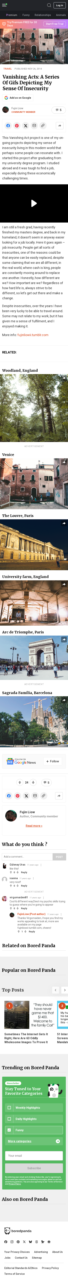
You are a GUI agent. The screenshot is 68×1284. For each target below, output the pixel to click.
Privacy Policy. (15, 1184)
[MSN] (42, 1241)
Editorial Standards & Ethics (21, 1268)
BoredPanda (21, 5)
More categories (19, 1141)
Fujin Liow (17, 108)
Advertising (41, 1252)
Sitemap (37, 1257)
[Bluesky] (30, 1241)
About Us (57, 1252)
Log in (59, 5)
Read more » (34, 826)
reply (24, 872)
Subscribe (34, 1168)
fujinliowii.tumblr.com (32, 335)
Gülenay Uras (17, 864)
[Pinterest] (18, 1241)
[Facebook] (5, 1241)
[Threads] (36, 1241)
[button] (55, 990)
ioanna (14, 878)
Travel (7, 68)
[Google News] (49, 1241)
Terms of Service (14, 1273)
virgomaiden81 (19, 897)
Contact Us (21, 1257)
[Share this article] (59, 125)
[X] (24, 1241)
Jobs (7, 1257)
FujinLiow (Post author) (31, 914)
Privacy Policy (50, 1268)
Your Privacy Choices (17, 1252)
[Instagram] (12, 1241)
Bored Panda (17, 1231)
